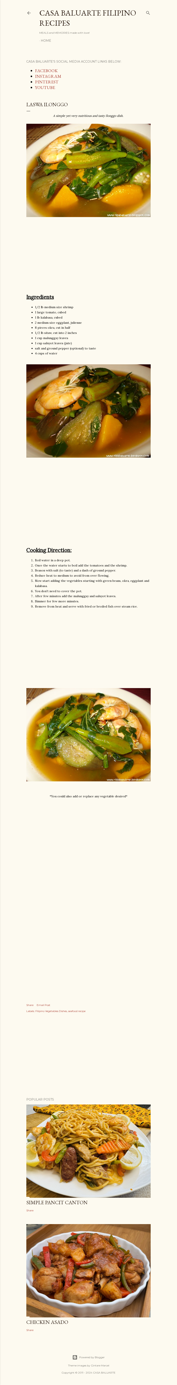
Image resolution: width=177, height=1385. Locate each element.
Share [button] (29, 1005)
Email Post (43, 1005)
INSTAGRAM (48, 76)
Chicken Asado (47, 1322)
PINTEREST (46, 82)
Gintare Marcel (100, 1365)
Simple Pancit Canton (57, 1202)
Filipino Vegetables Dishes (51, 1011)
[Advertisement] (88, 257)
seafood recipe (76, 1011)
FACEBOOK (46, 70)
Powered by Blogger (92, 1357)
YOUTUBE (45, 87)
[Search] (148, 12)
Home (46, 41)
